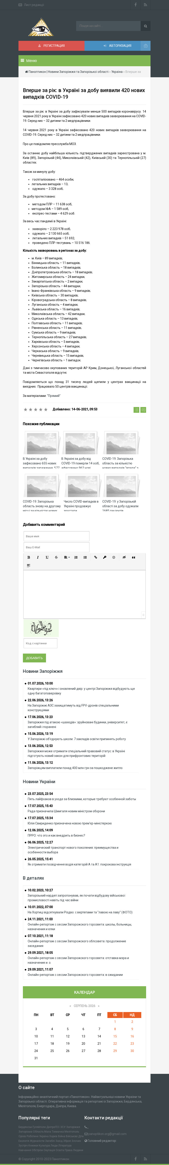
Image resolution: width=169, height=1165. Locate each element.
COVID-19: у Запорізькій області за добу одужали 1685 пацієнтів (120, 506)
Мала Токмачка (54, 1131)
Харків (53, 1136)
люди (54, 1145)
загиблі (50, 1140)
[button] (28, 557)
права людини (74, 1150)
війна (61, 1136)
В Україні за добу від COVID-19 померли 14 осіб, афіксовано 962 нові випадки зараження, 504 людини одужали (80, 468)
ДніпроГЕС (53, 1127)
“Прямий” (54, 396)
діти (81, 1136)
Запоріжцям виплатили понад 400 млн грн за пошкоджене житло (75, 768)
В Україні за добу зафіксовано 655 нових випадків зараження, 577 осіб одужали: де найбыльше (41, 468)
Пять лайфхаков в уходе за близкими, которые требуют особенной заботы (82, 799)
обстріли (37, 1150)
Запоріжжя (73, 1127)
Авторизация (119, 45)
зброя (67, 1140)
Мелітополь (71, 1131)
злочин (76, 1140)
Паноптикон (60, 1159)
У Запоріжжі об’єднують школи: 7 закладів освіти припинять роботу (77, 739)
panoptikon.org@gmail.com (107, 1134)
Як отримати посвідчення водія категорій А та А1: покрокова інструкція (79, 864)
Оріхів (22, 1136)
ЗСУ (63, 1127)
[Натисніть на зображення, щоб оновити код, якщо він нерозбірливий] (41, 628)
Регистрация (54, 45)
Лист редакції (34, 5)
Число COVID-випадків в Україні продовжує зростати (81, 506)
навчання (24, 1150)
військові (72, 1136)
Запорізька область (31, 1131)
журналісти (37, 1140)
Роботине (33, 1136)
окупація (49, 1150)
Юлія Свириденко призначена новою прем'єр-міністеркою (70, 823)
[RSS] (146, 5)
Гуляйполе (39, 1127)
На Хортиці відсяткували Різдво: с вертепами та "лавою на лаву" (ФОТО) (80, 912)
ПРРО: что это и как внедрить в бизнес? (56, 835)
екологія (23, 1140)
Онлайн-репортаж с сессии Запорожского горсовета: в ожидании (75, 974)
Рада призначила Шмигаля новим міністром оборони (66, 811)
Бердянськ (25, 1127)
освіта (60, 1150)
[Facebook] (135, 5)
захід (58, 1140)
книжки (33, 1145)
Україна (44, 1136)
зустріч (23, 1145)
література (65, 1145)
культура (44, 1145)
